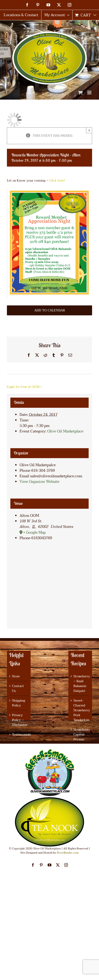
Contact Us (18, 688)
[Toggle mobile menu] (89, 92)
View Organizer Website (39, 481)
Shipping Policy (18, 703)
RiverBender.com (68, 852)
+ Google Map (34, 532)
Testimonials (19, 734)
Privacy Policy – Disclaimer (19, 720)
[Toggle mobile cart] (80, 92)
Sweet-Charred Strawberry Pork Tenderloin (80, 710)
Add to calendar (49, 310)
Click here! (57, 180)
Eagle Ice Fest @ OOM (23, 387)
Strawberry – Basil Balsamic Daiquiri (80, 683)
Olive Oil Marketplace (65, 431)
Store (16, 676)
